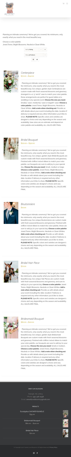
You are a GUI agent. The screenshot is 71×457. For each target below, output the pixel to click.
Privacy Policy (53, 447)
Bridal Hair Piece (30, 263)
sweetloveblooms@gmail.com (38, 399)
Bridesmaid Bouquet (32, 318)
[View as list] (37, 59)
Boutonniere (28, 204)
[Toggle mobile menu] (67, 4)
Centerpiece (27, 72)
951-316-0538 (38, 397)
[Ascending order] (45, 49)
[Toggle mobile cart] (63, 4)
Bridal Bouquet (29, 139)
